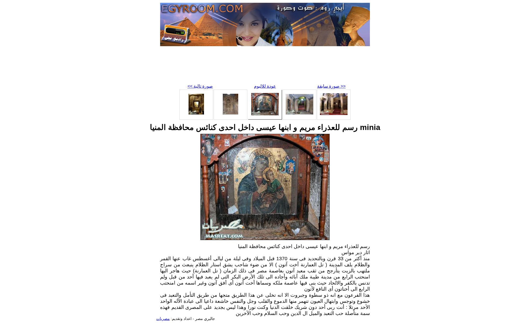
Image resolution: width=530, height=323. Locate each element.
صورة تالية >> (200, 86)
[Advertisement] (265, 66)
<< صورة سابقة (331, 86)
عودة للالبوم (265, 86)
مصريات (163, 318)
